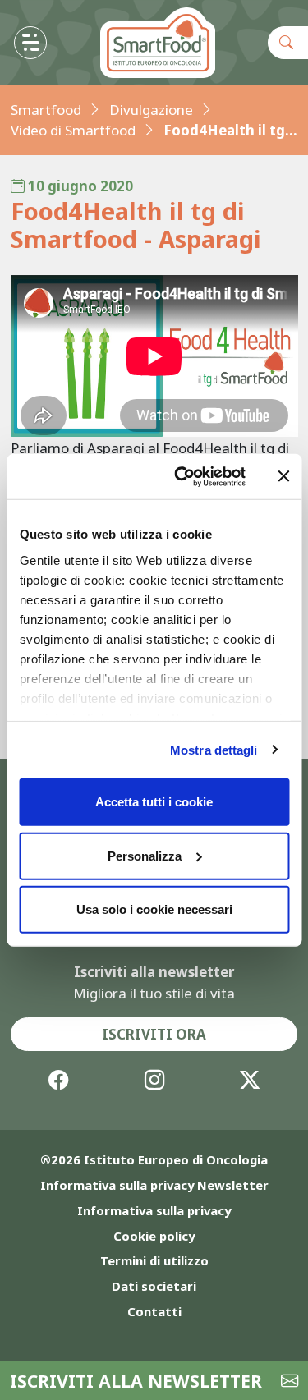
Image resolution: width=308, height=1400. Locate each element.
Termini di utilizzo (154, 1260)
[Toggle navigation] (30, 42)
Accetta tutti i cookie (154, 802)
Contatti (154, 1311)
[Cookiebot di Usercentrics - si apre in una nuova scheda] (181, 476)
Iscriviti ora (154, 1034)
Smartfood (46, 109)
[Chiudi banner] (283, 476)
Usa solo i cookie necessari (154, 909)
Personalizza (145, 855)
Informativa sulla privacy (154, 1210)
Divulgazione (151, 109)
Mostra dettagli (214, 749)
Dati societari (154, 1286)
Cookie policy (154, 1236)
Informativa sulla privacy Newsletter (154, 1185)
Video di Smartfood (73, 130)
